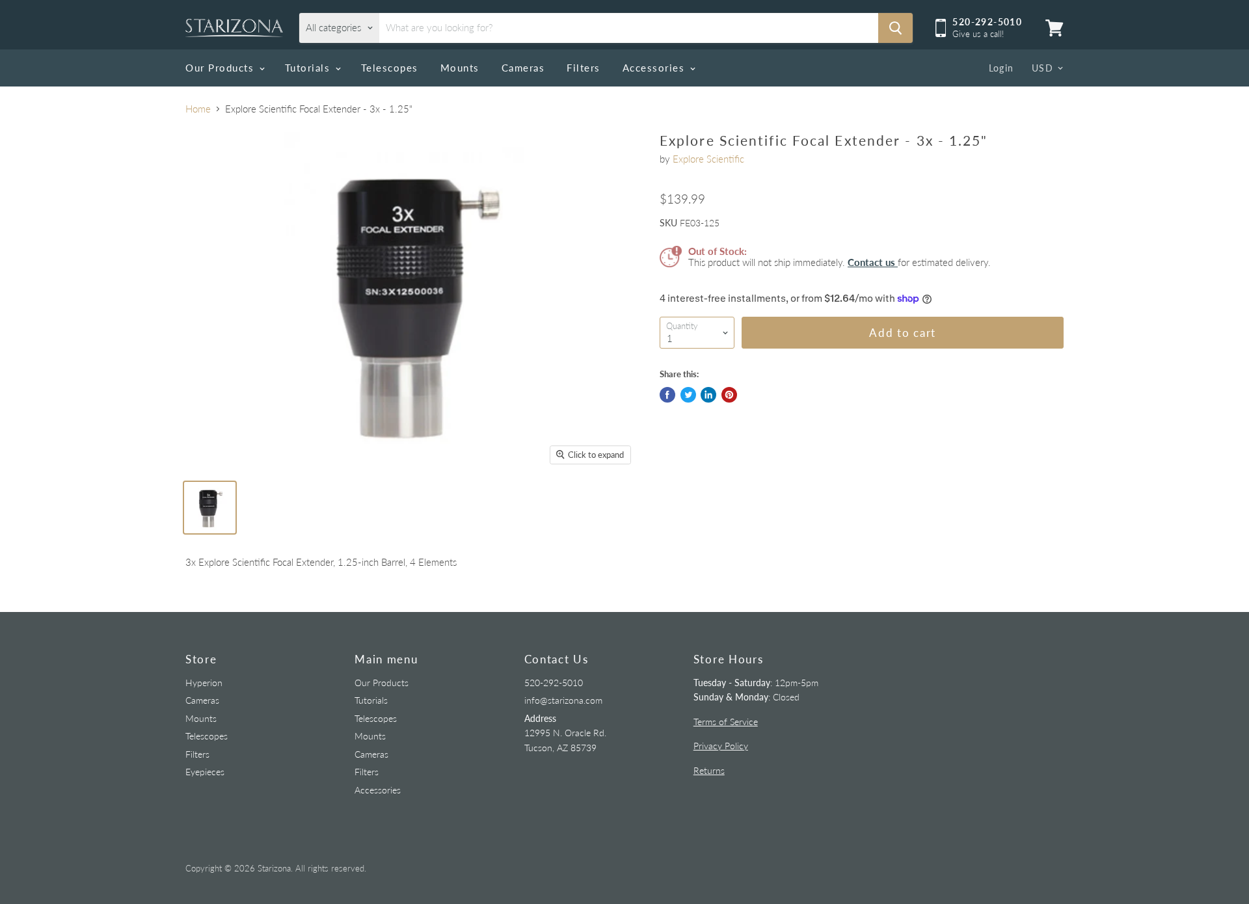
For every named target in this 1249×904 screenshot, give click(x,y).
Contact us (873, 262)
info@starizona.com (563, 700)
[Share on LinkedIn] (708, 395)
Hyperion (203, 682)
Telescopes (389, 67)
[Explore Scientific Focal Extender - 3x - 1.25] (209, 507)
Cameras (523, 67)
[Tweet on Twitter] (688, 395)
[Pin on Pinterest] (729, 395)
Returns (709, 770)
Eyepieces (204, 771)
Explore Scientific (708, 159)
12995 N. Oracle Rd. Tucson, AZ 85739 (565, 733)
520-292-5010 (553, 682)
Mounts (459, 67)
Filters (583, 67)
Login (1001, 67)
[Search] (895, 28)
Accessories (655, 67)
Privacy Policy (720, 745)
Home (198, 108)
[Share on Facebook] (667, 395)
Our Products (221, 67)
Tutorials (309, 67)
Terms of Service (725, 721)
